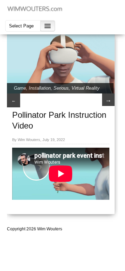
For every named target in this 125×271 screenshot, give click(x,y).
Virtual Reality (86, 88)
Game (20, 88)
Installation (40, 88)
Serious (61, 88)
